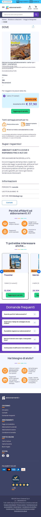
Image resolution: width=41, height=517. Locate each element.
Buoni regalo (6, 447)
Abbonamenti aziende (9, 427)
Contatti (9, 203)
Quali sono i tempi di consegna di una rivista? (17, 322)
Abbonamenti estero (9, 430)
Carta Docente (7, 444)
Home (4, 19)
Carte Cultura (6, 441)
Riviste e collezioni (14, 19)
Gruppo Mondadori (10, 505)
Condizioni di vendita (9, 432)
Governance (17, 507)
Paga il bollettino (24, 1)
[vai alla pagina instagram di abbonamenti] (7, 455)
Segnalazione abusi (20, 511)
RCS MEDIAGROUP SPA (9, 71)
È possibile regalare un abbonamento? (17, 331)
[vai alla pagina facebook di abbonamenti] (3, 455)
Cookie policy (10, 509)
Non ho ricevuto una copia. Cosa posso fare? (17, 339)
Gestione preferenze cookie (25, 509)
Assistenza (36, 1)
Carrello (36, 9)
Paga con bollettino (8, 424)
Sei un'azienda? (7, 1)
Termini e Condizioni (33, 378)
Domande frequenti (8, 415)
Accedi (30, 9)
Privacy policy (21, 505)
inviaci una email (31, 372)
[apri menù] (3, 7)
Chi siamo (5, 410)
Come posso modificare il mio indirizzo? (18, 348)
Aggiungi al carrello (15, 295)
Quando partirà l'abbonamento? (15, 314)
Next (39, 271)
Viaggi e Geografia (29, 19)
